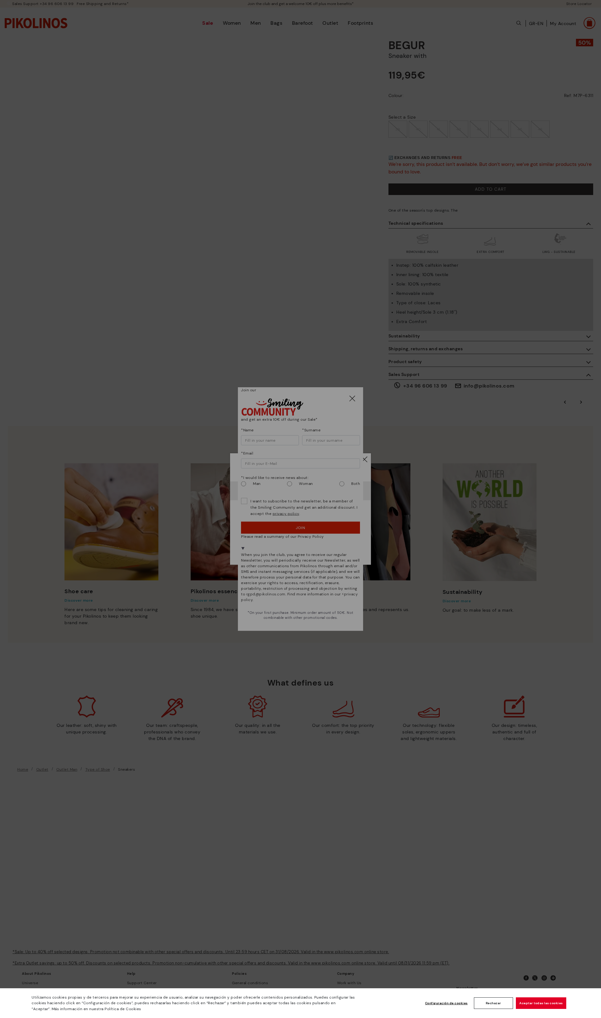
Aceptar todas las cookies (541, 1003)
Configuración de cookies (446, 1003)
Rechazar (493, 1003)
